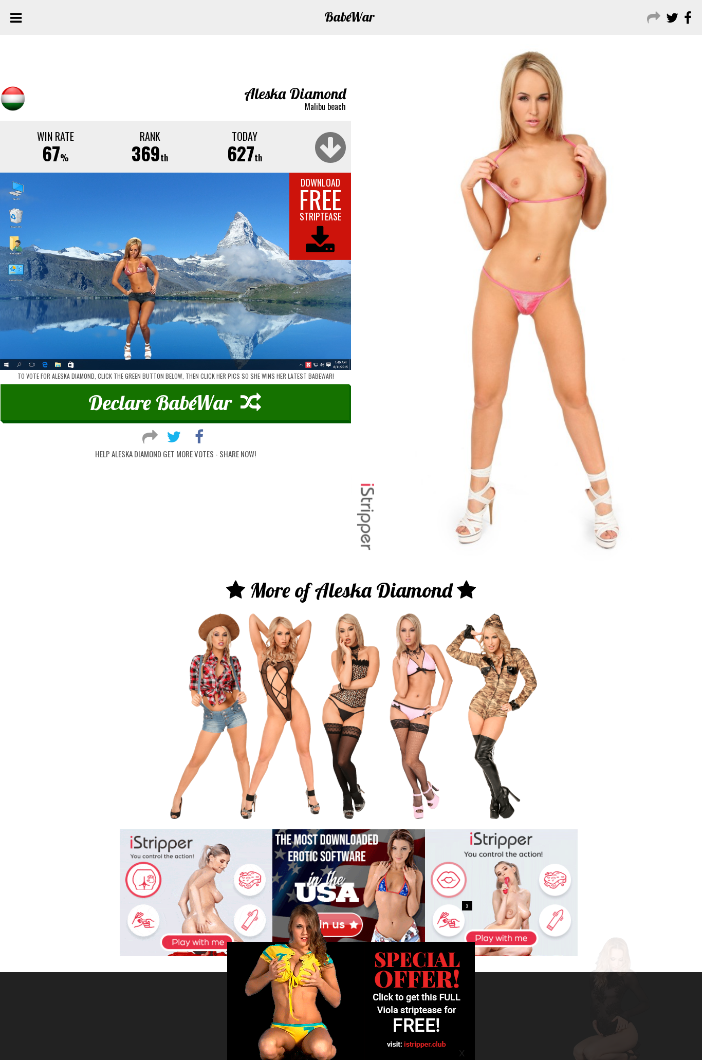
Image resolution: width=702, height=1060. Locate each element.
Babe (349, 16)
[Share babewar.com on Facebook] (686, 17)
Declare (160, 402)
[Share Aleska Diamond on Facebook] (199, 435)
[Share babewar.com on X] (670, 17)
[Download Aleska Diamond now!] (175, 271)
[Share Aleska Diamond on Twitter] (174, 435)
